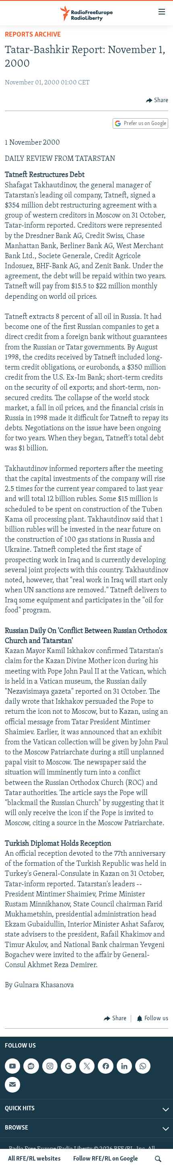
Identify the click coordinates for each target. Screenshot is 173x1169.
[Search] (158, 1159)
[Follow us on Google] (68, 1066)
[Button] (157, 100)
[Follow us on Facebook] (105, 1066)
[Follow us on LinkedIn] (124, 1066)
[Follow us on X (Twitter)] (87, 1066)
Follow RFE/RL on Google (105, 1159)
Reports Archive (33, 35)
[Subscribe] (12, 1085)
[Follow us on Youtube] (12, 1066)
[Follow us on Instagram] (50, 1066)
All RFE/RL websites (34, 1159)
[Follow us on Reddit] (31, 1066)
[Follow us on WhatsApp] (142, 1066)
